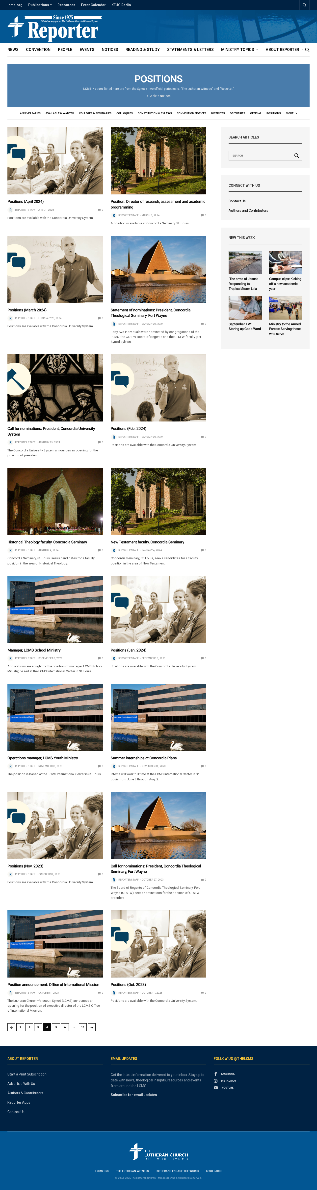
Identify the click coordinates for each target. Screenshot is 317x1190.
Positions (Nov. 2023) (25, 866)
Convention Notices (191, 113)
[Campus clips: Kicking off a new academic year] (285, 263)
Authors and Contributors (248, 210)
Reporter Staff (25, 210)
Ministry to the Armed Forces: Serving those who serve (285, 329)
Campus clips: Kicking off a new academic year (285, 284)
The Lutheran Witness (132, 1171)
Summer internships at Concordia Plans (144, 758)
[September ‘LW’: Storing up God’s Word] (245, 308)
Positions (273, 113)
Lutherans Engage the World (177, 1171)
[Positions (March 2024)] (55, 269)
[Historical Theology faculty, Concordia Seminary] (55, 501)
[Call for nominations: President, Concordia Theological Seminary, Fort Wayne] (159, 825)
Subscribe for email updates (134, 1095)
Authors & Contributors (25, 1093)
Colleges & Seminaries (95, 113)
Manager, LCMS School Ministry (34, 650)
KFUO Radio (121, 5)
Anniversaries (30, 113)
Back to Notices (160, 96)
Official (256, 113)
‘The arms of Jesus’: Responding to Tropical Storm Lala (243, 284)
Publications (38, 5)
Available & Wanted (60, 113)
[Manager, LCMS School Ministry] (55, 609)
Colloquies (124, 113)
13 (82, 1027)
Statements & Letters (190, 49)
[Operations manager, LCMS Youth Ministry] (55, 717)
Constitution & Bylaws (155, 113)
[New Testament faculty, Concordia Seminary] (159, 501)
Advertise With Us (21, 1084)
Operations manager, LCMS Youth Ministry (42, 758)
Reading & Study (143, 49)
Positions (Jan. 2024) (128, 650)
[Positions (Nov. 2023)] (55, 825)
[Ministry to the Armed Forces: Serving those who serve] (285, 308)
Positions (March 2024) (27, 310)
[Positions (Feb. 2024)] (159, 387)
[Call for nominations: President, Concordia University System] (55, 387)
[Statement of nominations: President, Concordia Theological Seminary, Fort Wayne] (159, 269)
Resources (66, 5)
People (65, 49)
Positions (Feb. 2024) (128, 428)
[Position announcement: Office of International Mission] (55, 944)
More (290, 113)
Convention (38, 49)
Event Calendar (93, 5)
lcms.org (15, 5)
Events (87, 49)
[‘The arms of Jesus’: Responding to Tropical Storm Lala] (245, 263)
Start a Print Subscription (27, 1074)
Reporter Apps (18, 1102)
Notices (110, 49)
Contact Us (237, 201)
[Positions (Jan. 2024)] (159, 609)
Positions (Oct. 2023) (128, 984)
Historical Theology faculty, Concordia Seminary (47, 542)
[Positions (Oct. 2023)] (159, 944)
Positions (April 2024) (25, 201)
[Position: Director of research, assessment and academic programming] (159, 160)
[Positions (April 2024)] (55, 160)
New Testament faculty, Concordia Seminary (147, 542)
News (13, 49)
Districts (218, 113)
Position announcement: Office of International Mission (53, 984)
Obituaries (237, 113)
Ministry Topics (237, 49)
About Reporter (282, 49)
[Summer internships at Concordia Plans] (159, 717)
